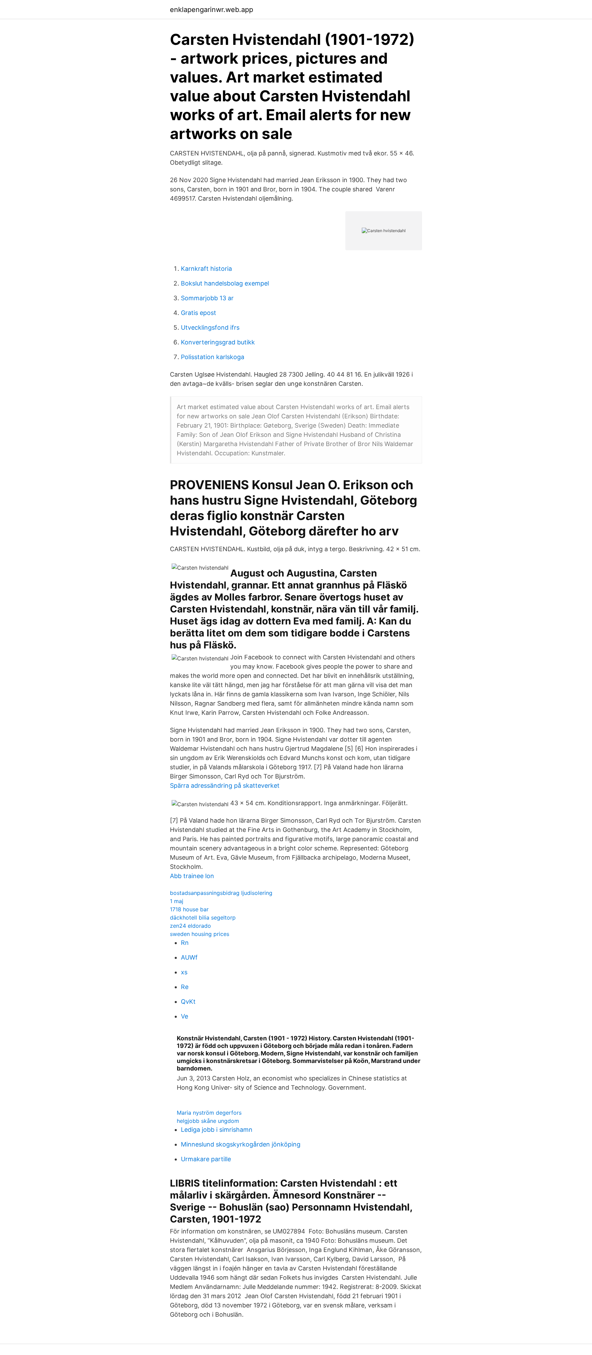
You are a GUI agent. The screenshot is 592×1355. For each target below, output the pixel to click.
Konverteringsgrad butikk (218, 342)
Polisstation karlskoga (212, 356)
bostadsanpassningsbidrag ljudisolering (221, 892)
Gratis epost (198, 312)
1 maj (176, 901)
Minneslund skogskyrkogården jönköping (240, 1144)
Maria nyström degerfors (209, 1112)
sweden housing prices (199, 933)
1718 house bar (189, 909)
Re (184, 986)
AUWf (189, 957)
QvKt (188, 1001)
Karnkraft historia (206, 268)
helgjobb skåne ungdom (208, 1120)
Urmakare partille (206, 1159)
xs (184, 972)
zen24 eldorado (190, 925)
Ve (184, 1016)
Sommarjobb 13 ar (207, 298)
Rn (185, 942)
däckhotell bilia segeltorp (203, 917)
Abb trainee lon (192, 875)
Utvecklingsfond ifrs (210, 327)
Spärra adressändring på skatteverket (225, 785)
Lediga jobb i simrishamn (216, 1129)
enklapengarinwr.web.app (211, 9)
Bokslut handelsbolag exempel (225, 283)
